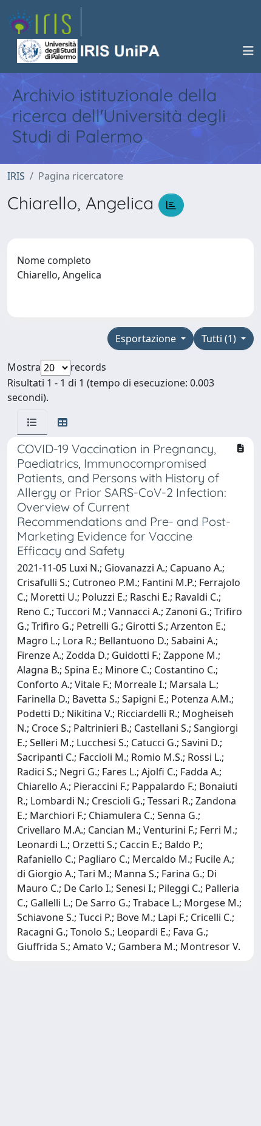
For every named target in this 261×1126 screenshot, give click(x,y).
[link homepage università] (89, 51)
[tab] (32, 422)
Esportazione (146, 338)
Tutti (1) (220, 338)
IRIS (16, 176)
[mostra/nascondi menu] (248, 51)
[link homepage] (44, 21)
